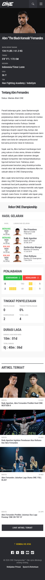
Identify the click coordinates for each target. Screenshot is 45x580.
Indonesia (7, 67)
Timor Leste (18, 67)
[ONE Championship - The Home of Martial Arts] (8, 4)
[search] (33, 4)
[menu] (41, 4)
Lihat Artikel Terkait (22, 528)
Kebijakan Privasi (14, 567)
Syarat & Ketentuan (30, 567)
